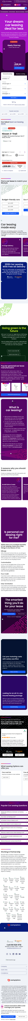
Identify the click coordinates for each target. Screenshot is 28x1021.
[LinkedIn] (13, 954)
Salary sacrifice (14, 671)
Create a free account (8, 613)
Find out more (21, 613)
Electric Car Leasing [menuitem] (20, 11)
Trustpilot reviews (8, 754)
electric (14, 379)
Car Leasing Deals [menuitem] (4, 11)
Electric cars (10, 206)
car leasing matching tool (9, 250)
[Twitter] (10, 954)
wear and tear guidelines (7, 571)
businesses (13, 438)
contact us (20, 579)
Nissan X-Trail (9, 133)
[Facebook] (16, 954)
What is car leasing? (8, 445)
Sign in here (18, 616)
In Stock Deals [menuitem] (12, 11)
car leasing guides (17, 447)
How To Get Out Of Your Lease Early (12, 589)
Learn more (5, 779)
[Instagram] (7, 954)
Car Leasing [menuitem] (8, 1)
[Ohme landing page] (16, 188)
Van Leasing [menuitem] (23, 1)
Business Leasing (20, 74)
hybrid (7, 379)
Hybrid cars (10, 203)
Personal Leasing (7, 74)
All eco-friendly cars (10, 210)
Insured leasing (14, 707)
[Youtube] (20, 954)
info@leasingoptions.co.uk (14, 948)
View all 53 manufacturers (14, 394)
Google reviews (19, 754)
